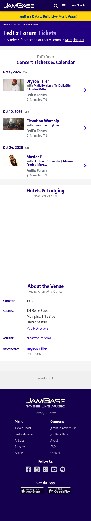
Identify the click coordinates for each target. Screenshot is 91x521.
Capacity (9, 301)
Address (8, 311)
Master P (34, 156)
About (54, 440)
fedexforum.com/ (39, 338)
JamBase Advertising (63, 428)
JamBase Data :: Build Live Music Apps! (48, 16)
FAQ (53, 447)
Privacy (39, 413)
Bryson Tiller (38, 81)
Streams (20, 447)
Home (6, 24)
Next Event (11, 349)
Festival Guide (24, 434)
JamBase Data (59, 434)
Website (8, 338)
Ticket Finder (23, 428)
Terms (52, 413)
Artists (19, 453)
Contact (55, 453)
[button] (56, 5)
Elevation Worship (43, 120)
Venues (17, 24)
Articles (20, 440)
